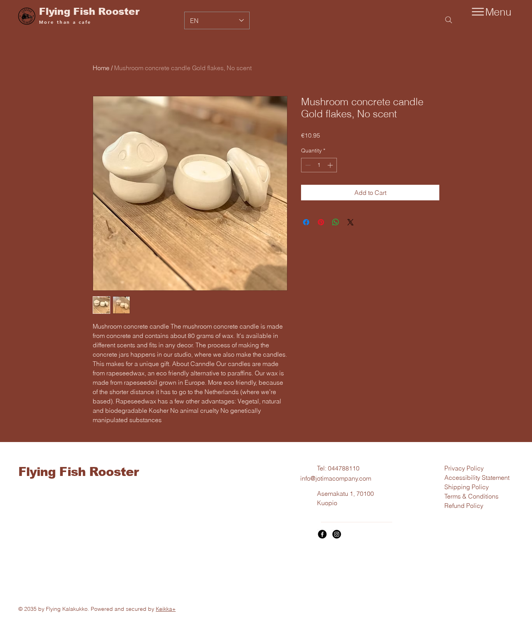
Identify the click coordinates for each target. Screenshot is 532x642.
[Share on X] (350, 222)
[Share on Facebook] (306, 222)
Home (101, 68)
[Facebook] (322, 534)
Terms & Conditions (471, 496)
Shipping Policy (466, 487)
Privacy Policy (464, 468)
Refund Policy (463, 505)
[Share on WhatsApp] (335, 222)
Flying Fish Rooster (89, 11)
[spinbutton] (319, 165)
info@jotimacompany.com (335, 478)
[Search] (448, 20)
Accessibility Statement (476, 477)
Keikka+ (166, 608)
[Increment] (331, 165)
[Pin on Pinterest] (321, 222)
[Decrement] (307, 165)
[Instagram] (336, 534)
